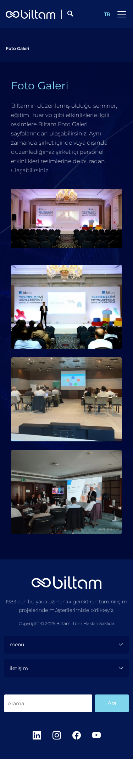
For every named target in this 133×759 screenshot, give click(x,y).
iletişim (19, 668)
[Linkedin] (37, 735)
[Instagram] (56, 735)
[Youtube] (96, 735)
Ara (111, 703)
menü (17, 644)
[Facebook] (76, 735)
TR (107, 14)
